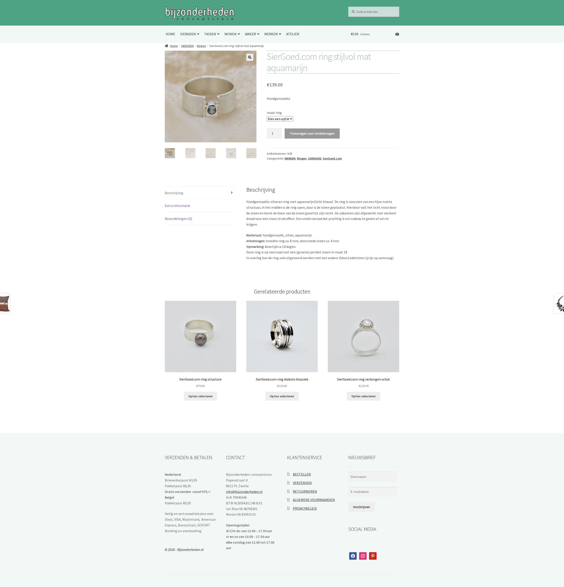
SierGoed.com (332, 158)
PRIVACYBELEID (305, 508)
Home (174, 46)
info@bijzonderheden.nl (244, 491)
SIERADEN (188, 34)
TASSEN (210, 34)
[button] (249, 57)
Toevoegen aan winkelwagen (312, 133)
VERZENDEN (302, 483)
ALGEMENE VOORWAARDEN (314, 500)
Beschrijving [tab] (174, 193)
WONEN (230, 34)
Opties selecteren (200, 396)
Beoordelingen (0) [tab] (178, 218)
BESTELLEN (302, 474)
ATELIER (292, 34)
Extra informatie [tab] (177, 205)
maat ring (274, 112)
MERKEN (271, 34)
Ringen (201, 46)
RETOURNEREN (305, 491)
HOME (170, 34)
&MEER (250, 34)
